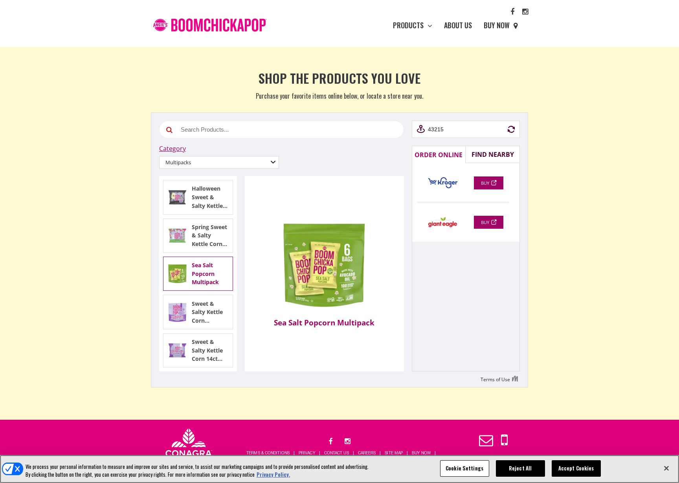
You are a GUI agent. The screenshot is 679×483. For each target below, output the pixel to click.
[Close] (666, 468)
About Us (458, 25)
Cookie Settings (464, 468)
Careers (367, 452)
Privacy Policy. (273, 474)
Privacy (307, 452)
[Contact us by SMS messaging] (504, 440)
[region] (339, 469)
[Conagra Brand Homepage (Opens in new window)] (188, 445)
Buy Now (497, 25)
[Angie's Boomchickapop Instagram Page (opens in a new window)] (525, 11)
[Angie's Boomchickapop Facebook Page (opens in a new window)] (512, 11)
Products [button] (408, 25)
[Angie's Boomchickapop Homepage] (210, 25)
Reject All (520, 468)
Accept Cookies (576, 468)
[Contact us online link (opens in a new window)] (486, 440)
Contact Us (336, 452)
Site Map (394, 452)
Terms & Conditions (268, 452)
